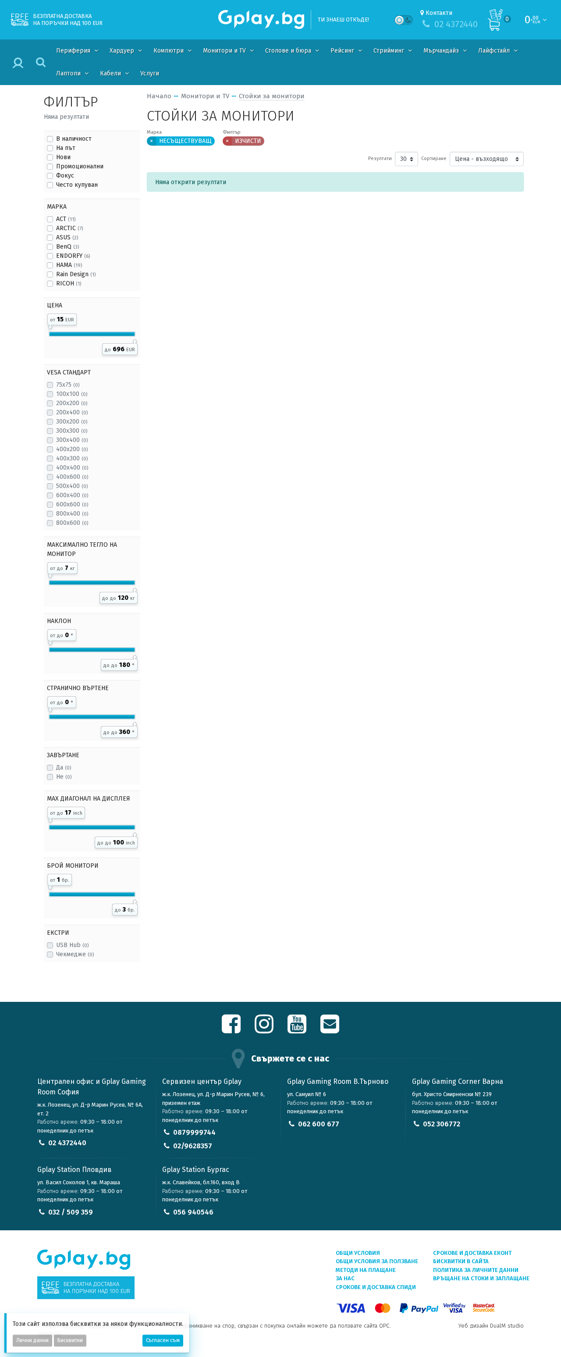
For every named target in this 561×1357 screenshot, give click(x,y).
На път (65, 148)
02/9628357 (192, 1146)
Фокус (65, 175)
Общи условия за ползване (377, 1261)
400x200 (72, 449)
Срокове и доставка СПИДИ (376, 1287)
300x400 (72, 440)
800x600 (72, 523)
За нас (345, 1278)
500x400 (72, 486)
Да (63, 767)
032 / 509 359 (70, 1212)
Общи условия (358, 1253)
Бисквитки (70, 1340)
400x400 (72, 467)
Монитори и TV (205, 96)
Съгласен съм (163, 1340)
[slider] (50, 326)
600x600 (72, 504)
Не (63, 776)
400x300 (72, 458)
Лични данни (32, 1340)
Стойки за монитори (272, 96)
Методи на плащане (366, 1270)
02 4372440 (67, 1143)
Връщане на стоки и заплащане (481, 1278)
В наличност (74, 138)
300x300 (71, 431)
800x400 (72, 513)
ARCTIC (69, 228)
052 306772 (441, 1124)
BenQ (67, 246)
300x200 (71, 421)
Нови (63, 157)
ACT (65, 219)
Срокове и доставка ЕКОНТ (472, 1253)
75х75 (67, 384)
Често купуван (77, 185)
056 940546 (193, 1212)
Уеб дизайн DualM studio (491, 1325)
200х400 (72, 412)
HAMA (69, 265)
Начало (159, 96)
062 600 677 (318, 1124)
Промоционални (79, 166)
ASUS (67, 237)
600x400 (72, 495)
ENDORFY (73, 256)
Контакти (439, 13)
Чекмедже (75, 954)
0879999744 (194, 1132)
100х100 (71, 394)
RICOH (68, 283)
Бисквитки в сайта (461, 1261)
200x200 (71, 403)
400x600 (72, 477)
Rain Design (76, 274)
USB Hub (72, 945)
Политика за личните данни (475, 1270)
